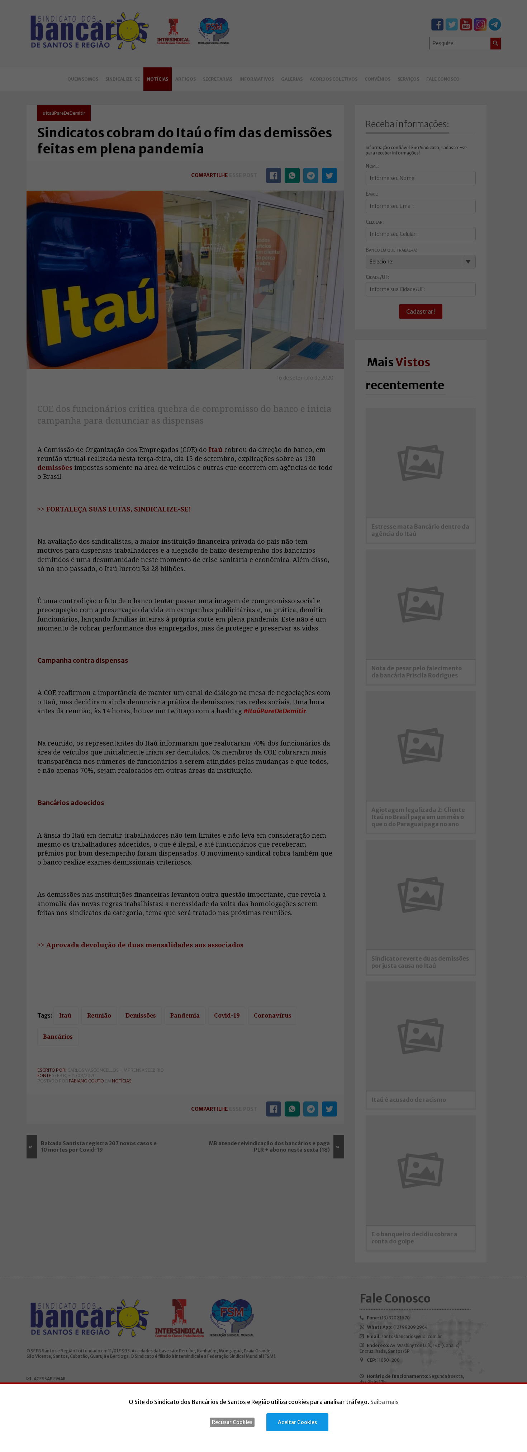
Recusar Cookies (232, 1422)
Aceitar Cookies (297, 1422)
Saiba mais (384, 1401)
